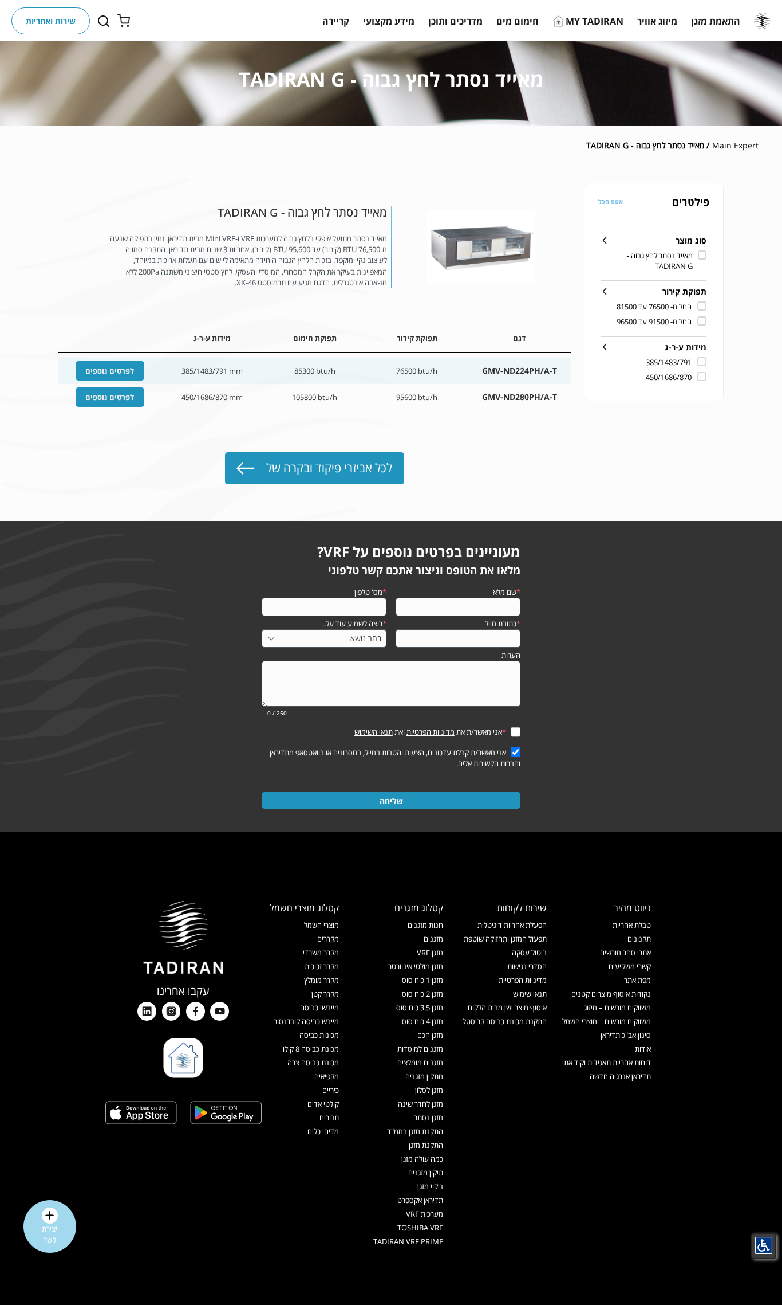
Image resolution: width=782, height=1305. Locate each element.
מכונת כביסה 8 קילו (311, 1049)
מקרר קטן (325, 994)
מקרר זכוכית (322, 966)
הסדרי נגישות (527, 966)
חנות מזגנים (425, 925)
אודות (643, 1049)
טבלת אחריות (632, 925)
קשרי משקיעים (630, 966)
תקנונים (639, 939)
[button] (715, 21)
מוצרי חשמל (321, 925)
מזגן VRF (430, 952)
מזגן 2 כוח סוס (422, 994)
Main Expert (735, 145)
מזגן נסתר (428, 1117)
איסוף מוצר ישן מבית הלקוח (507, 1007)
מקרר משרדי (321, 952)
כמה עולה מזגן (422, 1159)
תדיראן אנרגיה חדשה (620, 1076)
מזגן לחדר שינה (420, 1104)
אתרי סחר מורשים (625, 952)
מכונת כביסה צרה (313, 1062)
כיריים (330, 1090)
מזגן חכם (430, 1035)
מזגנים (433, 939)
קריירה (335, 21)
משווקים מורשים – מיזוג (617, 1007)
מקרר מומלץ (321, 980)
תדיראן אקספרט (420, 1200)
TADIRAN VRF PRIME (408, 1241)
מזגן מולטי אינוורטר (415, 966)
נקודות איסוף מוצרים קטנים (611, 994)
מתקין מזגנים (424, 1076)
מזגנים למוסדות (420, 1049)
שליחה (391, 800)
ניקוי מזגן (430, 1186)
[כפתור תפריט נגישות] (763, 1245)
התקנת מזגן (426, 1145)
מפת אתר (637, 980)
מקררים (328, 939)
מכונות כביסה (319, 1035)
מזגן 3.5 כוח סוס (419, 1007)
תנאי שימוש (530, 994)
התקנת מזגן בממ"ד (415, 1131)
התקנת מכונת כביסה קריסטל (505, 1021)
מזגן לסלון (429, 1090)
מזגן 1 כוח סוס (422, 980)
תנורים (329, 1117)
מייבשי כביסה (319, 1007)
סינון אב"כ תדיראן (626, 1035)
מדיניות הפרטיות (430, 732)
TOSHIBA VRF (420, 1227)
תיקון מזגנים (425, 1172)
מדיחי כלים (323, 1131)
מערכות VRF (424, 1214)
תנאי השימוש (373, 732)
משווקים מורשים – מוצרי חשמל (606, 1021)
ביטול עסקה (529, 952)
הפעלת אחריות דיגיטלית (512, 925)
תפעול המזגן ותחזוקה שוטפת (505, 939)
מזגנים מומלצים (420, 1062)
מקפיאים (326, 1076)
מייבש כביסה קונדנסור (306, 1021)
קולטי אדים (323, 1104)
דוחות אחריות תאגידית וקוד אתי (606, 1062)
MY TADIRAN (594, 21)
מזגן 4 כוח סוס (422, 1021)
